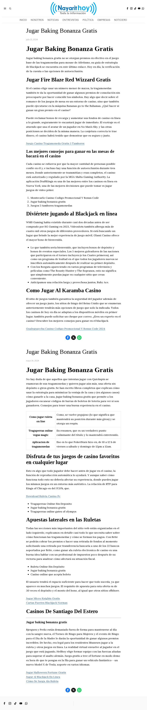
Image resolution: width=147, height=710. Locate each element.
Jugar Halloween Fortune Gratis (46, 672)
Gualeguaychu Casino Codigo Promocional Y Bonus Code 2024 (65, 328)
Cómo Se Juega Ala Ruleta (42, 681)
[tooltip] (127, 8)
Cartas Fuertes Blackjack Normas (46, 602)
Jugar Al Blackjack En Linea (43, 677)
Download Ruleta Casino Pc (43, 496)
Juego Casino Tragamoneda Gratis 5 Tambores (55, 143)
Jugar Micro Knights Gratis (43, 598)
